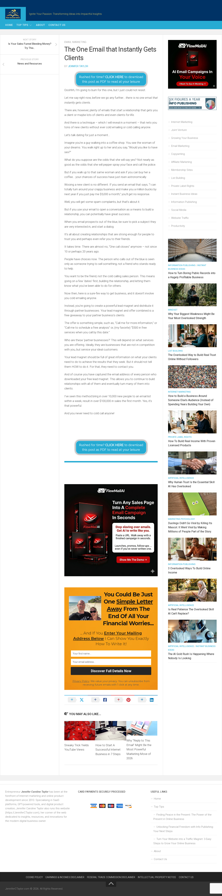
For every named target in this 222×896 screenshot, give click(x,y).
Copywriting (178, 154)
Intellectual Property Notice (157, 877)
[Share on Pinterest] (122, 699)
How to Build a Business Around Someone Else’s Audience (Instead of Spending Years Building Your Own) (191, 400)
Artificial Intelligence (181, 478)
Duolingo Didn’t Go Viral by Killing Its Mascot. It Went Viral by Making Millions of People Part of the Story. (190, 527)
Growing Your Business (184, 138)
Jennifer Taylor (78, 66)
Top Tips (22, 25)
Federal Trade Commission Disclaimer (111, 877)
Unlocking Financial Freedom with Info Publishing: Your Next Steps (183, 829)
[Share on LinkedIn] (146, 699)
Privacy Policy (80, 681)
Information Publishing (184, 201)
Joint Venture (179, 130)
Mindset (172, 309)
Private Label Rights (182, 186)
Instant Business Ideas (184, 194)
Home (9, 25)
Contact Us (56, 25)
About (40, 25)
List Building (178, 178)
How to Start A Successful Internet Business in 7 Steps (108, 749)
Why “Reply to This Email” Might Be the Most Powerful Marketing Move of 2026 (138, 749)
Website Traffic (180, 217)
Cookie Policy (34, 877)
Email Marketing (75, 42)
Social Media (178, 209)
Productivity (178, 225)
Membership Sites (182, 170)
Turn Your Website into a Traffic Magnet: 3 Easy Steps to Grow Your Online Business (182, 841)
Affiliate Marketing (181, 162)
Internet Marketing (181, 122)
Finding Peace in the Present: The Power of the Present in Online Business (182, 817)
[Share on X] (76, 699)
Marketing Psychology (181, 519)
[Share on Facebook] (99, 699)
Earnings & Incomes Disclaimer (65, 877)
